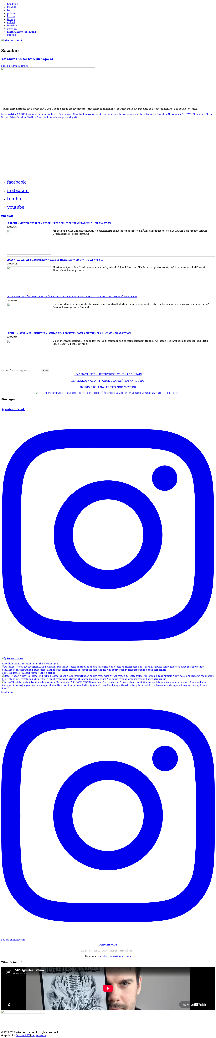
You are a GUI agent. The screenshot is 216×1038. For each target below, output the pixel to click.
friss (9, 10)
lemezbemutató (136, 114)
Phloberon (198, 114)
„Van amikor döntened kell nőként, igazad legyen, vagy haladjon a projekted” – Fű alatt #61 (72, 296)
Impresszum (38, 1035)
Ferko (122, 114)
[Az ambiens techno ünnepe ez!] (48, 103)
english (11, 34)
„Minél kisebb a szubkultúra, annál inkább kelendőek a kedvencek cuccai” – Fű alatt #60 (69, 333)
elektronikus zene (107, 114)
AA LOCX (21, 114)
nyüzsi (11, 22)
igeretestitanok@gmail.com (114, 956)
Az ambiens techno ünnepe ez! (28, 59)
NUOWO (186, 114)
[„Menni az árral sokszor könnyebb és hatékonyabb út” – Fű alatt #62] (29, 279)
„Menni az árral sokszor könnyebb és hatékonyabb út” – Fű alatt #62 (55, 259)
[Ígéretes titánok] (11, 40)
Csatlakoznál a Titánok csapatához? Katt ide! (108, 380)
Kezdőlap (12, 3)
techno (47, 117)
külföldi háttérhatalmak (21, 31)
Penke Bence (20, 65)
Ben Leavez (65, 114)
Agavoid (33, 114)
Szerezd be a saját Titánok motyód (108, 387)
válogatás (72, 117)
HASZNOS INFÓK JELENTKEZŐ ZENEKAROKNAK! (108, 374)
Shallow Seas (34, 117)
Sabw (13, 117)
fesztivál (12, 25)
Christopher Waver (84, 114)
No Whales (174, 114)
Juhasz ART (23, 1035)
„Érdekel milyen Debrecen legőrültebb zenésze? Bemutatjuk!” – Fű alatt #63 (59, 223)
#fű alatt (7, 216)
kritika (11, 16)
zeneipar (12, 28)
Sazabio (21, 117)
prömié (11, 13)
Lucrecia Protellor (156, 114)
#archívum (108, 944)
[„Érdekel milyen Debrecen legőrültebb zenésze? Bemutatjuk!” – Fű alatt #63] (29, 242)
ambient (52, 114)
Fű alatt (11, 7)
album (43, 114)
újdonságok (59, 117)
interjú (11, 19)
